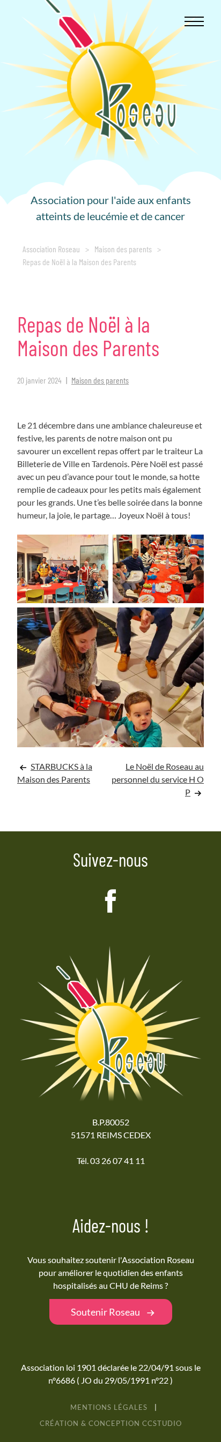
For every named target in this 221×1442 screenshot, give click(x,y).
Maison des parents (123, 249)
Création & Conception (111, 1423)
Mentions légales (109, 1407)
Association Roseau (51, 249)
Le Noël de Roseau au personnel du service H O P (158, 779)
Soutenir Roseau (105, 1312)
